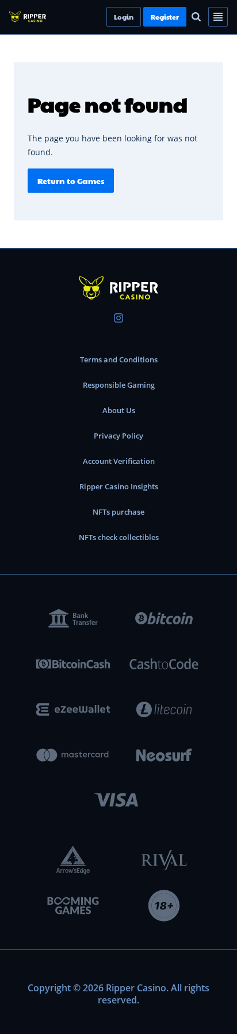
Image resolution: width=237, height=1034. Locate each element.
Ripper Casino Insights (118, 486)
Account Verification (119, 461)
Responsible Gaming (119, 385)
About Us (118, 410)
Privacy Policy (118, 435)
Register (184, 16)
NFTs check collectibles (119, 537)
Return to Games (70, 180)
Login (143, 16)
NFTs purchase (118, 512)
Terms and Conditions (119, 359)
